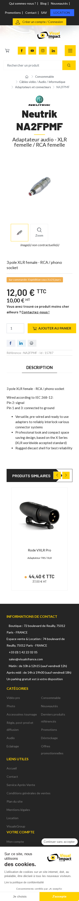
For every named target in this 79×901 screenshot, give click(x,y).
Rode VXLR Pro (39, 550)
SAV (44, 12)
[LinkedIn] (53, 51)
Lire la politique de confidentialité (24, 882)
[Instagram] (43, 51)
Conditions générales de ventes (28, 793)
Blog (43, 3)
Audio (11, 738)
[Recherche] (69, 65)
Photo (11, 706)
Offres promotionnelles (52, 749)
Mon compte (15, 841)
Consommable (51, 698)
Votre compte (20, 832)
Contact (31, 12)
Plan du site (15, 801)
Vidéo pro (13, 698)
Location (62, 12)
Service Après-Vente (21, 785)
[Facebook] (22, 51)
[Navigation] (70, 50)
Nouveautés (59, 3)
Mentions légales (18, 810)
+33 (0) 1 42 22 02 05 (23, 652)
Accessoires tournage (22, 714)
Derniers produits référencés (53, 717)
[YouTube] (32, 51)
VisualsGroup (16, 826)
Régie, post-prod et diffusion (20, 726)
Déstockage (49, 738)
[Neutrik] (39, 100)
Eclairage (13, 746)
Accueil (12, 768)
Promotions (13, 12)
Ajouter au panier (54, 328)
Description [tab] (39, 367)
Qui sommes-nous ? (22, 3)
